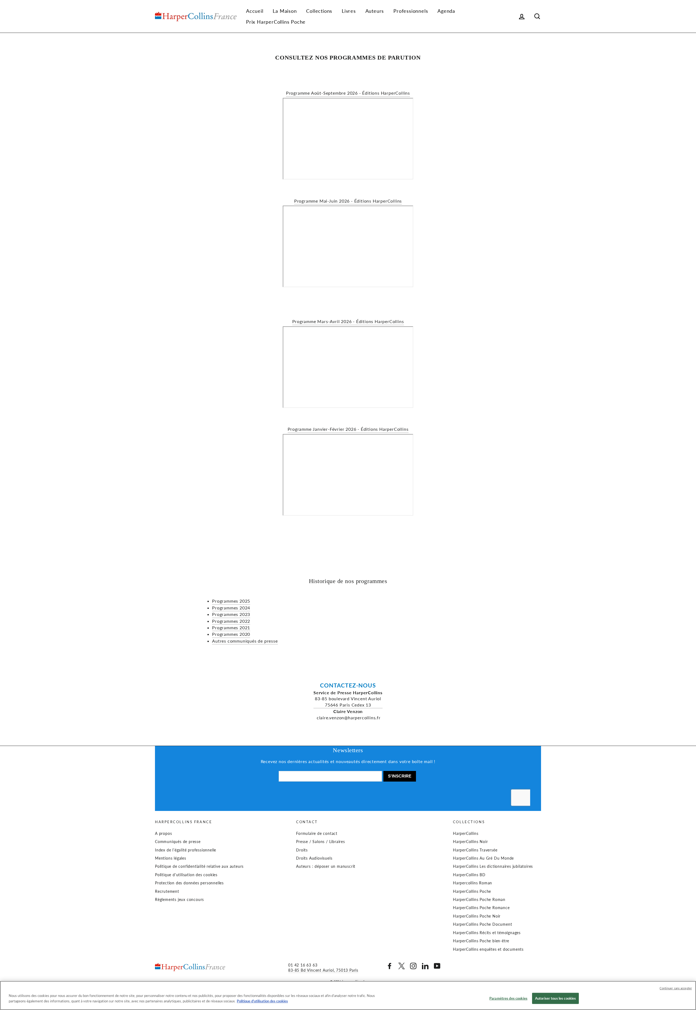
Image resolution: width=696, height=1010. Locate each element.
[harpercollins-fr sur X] (401, 966)
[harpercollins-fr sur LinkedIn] (425, 966)
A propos (163, 833)
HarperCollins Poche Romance (481, 908)
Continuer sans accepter (676, 988)
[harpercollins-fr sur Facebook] (389, 966)
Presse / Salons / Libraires (320, 841)
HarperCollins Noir (470, 841)
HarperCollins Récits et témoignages (487, 933)
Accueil (254, 11)
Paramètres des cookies (508, 998)
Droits (302, 850)
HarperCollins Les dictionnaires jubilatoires (493, 866)
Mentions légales (170, 858)
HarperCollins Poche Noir (477, 916)
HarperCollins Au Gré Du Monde (483, 858)
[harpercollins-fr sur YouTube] (437, 966)
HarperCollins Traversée (475, 850)
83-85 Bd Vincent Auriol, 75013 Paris (323, 970)
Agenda (446, 11)
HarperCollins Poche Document (482, 924)
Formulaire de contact (316, 833)
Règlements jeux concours (179, 899)
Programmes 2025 (231, 600)
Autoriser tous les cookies (555, 998)
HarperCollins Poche (472, 891)
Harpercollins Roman (472, 883)
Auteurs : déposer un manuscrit (325, 866)
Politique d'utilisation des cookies (186, 875)
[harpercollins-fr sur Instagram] (413, 966)
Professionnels (410, 11)
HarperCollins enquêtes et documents (488, 949)
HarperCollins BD (469, 875)
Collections (319, 11)
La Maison (285, 11)
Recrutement (167, 891)
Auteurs (374, 11)
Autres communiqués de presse (245, 640)
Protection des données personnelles (189, 883)
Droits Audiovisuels (314, 858)
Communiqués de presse (178, 841)
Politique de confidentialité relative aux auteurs (199, 866)
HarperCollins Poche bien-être (481, 941)
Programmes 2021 (231, 627)
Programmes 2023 (231, 614)
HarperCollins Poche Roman (479, 899)
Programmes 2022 (231, 621)
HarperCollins (465, 833)
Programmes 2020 (231, 634)
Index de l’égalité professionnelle (185, 850)
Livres (349, 11)
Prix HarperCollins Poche (276, 22)
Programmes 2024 (231, 607)
